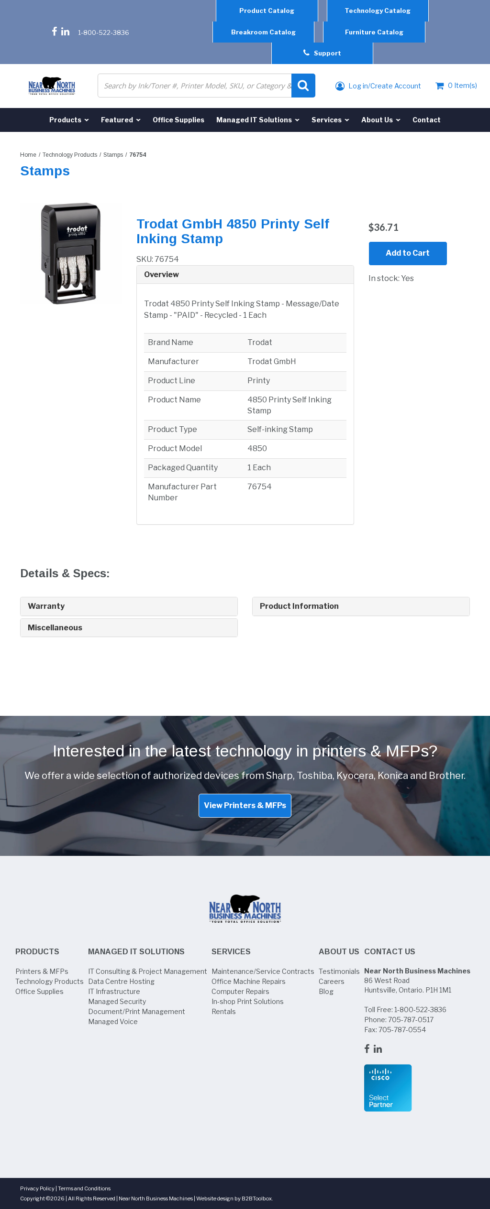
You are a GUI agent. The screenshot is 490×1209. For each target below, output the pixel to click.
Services (231, 952)
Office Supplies (39, 991)
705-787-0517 (411, 1019)
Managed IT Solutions (136, 952)
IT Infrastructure (114, 991)
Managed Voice (113, 1021)
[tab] (245, 275)
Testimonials (339, 971)
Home (28, 154)
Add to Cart (408, 253)
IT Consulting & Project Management (147, 971)
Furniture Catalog (374, 32)
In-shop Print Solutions (248, 1001)
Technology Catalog (378, 10)
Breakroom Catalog (263, 32)
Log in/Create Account (384, 86)
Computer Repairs (240, 991)
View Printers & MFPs (245, 805)
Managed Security (117, 1001)
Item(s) (462, 85)
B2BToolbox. (257, 1198)
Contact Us (389, 952)
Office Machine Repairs (249, 981)
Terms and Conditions (84, 1188)
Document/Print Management (136, 1011)
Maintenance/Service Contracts (263, 971)
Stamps (113, 154)
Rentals (224, 1011)
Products (37, 952)
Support (325, 53)
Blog (326, 991)
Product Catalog (266, 10)
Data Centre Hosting (121, 981)
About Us (339, 952)
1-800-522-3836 (103, 32)
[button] (245, 274)
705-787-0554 (402, 1029)
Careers (332, 981)
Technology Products (70, 154)
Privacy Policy (37, 1188)
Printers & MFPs (41, 971)
